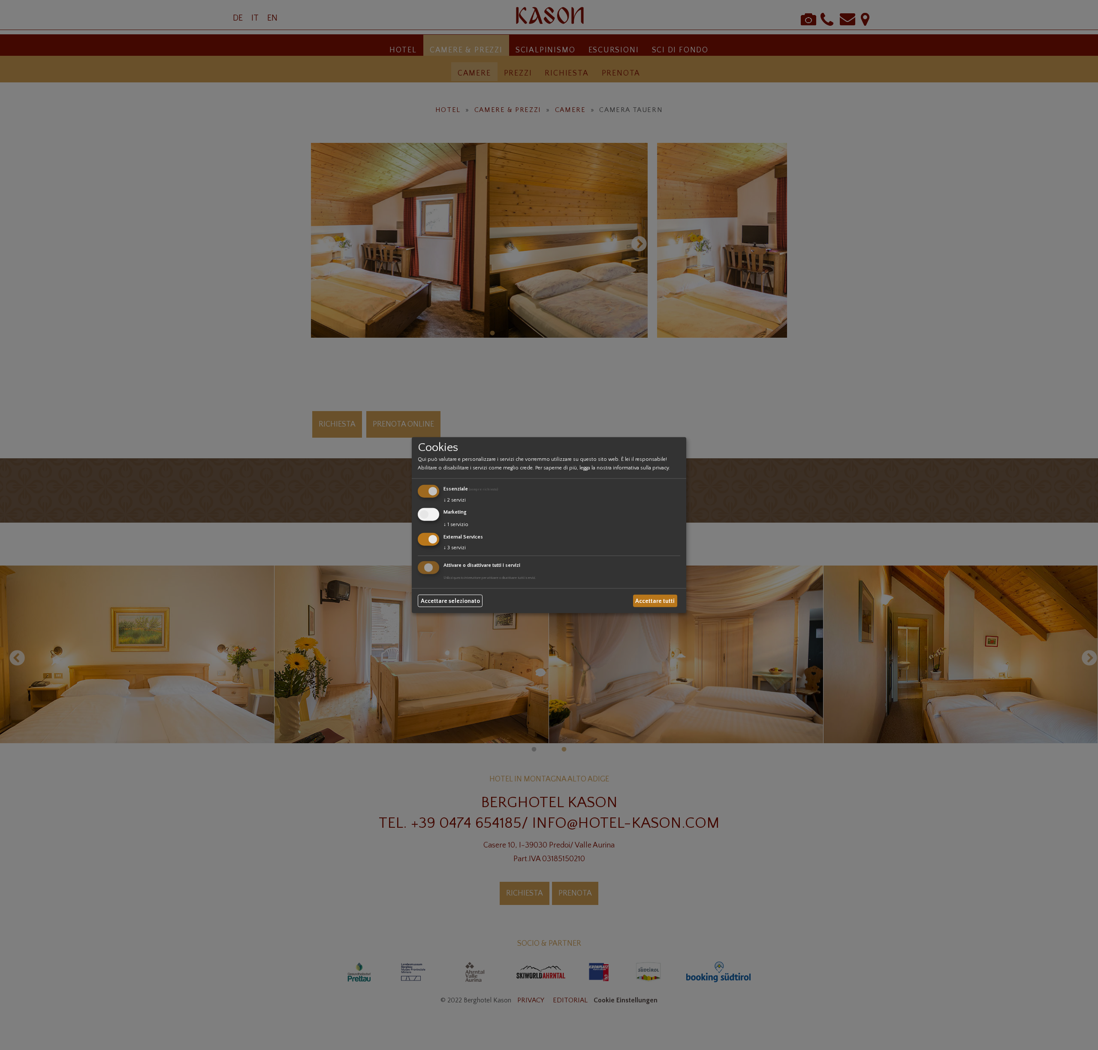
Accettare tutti (655, 600)
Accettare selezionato (450, 600)
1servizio (455, 524)
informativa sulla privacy (641, 468)
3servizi (454, 547)
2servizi (454, 500)
